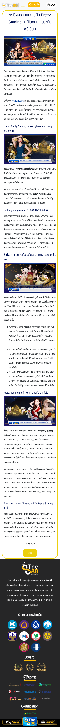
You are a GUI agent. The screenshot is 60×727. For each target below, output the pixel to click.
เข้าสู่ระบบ (51, 5)
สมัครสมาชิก (34, 4)
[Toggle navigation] (23, 5)
